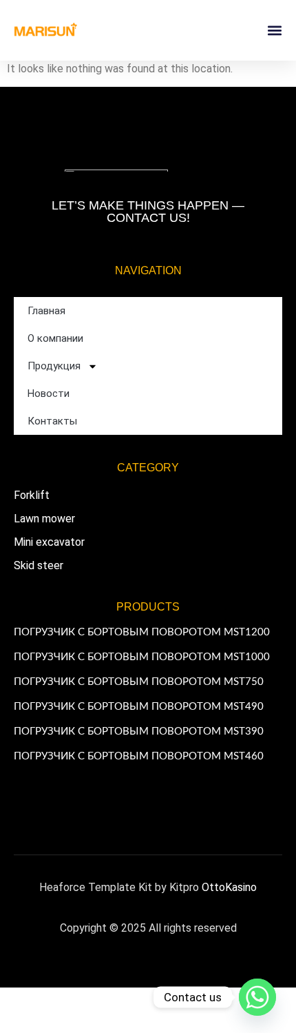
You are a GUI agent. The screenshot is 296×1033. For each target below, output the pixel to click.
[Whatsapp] (257, 997)
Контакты (52, 421)
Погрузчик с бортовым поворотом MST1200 (142, 632)
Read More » (38, 645)
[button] (274, 30)
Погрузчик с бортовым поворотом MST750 (139, 682)
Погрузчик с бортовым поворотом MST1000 (142, 657)
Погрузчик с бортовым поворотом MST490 (139, 707)
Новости (49, 393)
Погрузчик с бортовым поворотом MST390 (139, 731)
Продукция (54, 366)
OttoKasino (229, 887)
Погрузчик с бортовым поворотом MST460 (139, 756)
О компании (55, 338)
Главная (46, 311)
